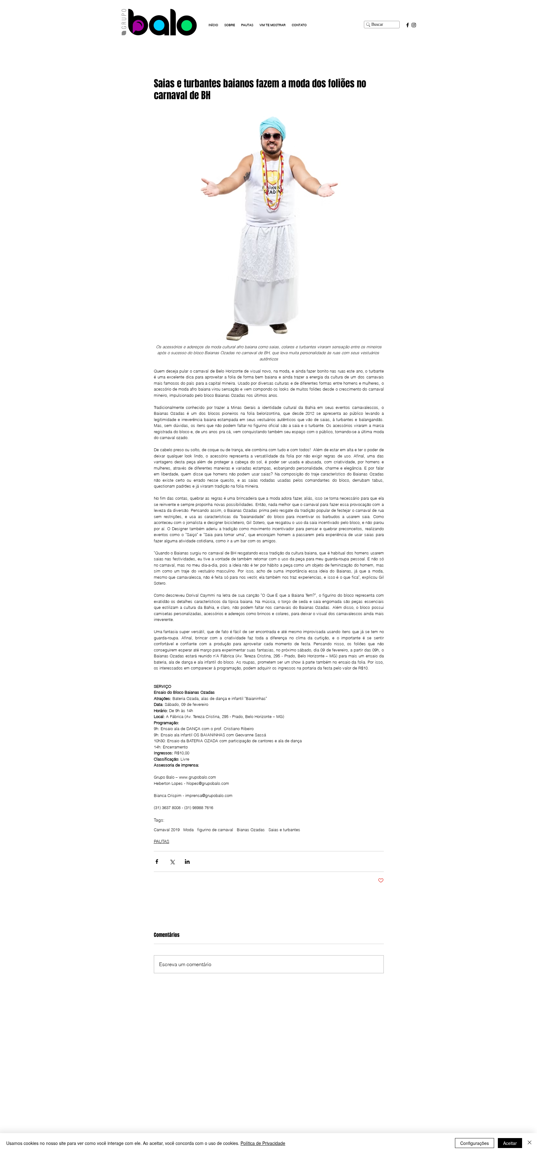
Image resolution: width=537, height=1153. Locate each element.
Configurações (474, 1143)
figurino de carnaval (215, 829)
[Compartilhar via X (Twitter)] (172, 861)
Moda (188, 829)
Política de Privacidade (263, 1143)
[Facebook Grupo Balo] (408, 25)
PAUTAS (161, 841)
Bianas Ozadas (251, 829)
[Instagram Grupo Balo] (414, 25)
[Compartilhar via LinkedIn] (187, 861)
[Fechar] (529, 1143)
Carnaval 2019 (167, 829)
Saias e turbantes (284, 829)
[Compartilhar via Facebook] (157, 861)
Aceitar (510, 1143)
